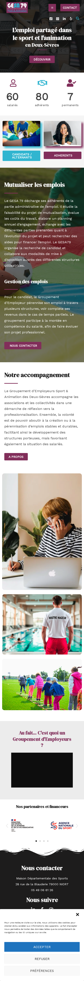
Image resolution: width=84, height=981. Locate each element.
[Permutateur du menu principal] (52, 7)
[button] (77, 914)
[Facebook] (51, 18)
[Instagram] (57, 18)
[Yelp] (71, 18)
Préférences (42, 971)
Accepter (42, 947)
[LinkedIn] (64, 18)
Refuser (42, 959)
